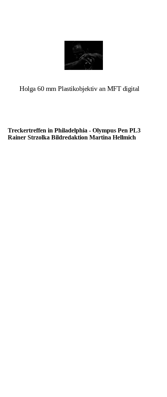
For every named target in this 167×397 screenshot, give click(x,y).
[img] (83, 55)
